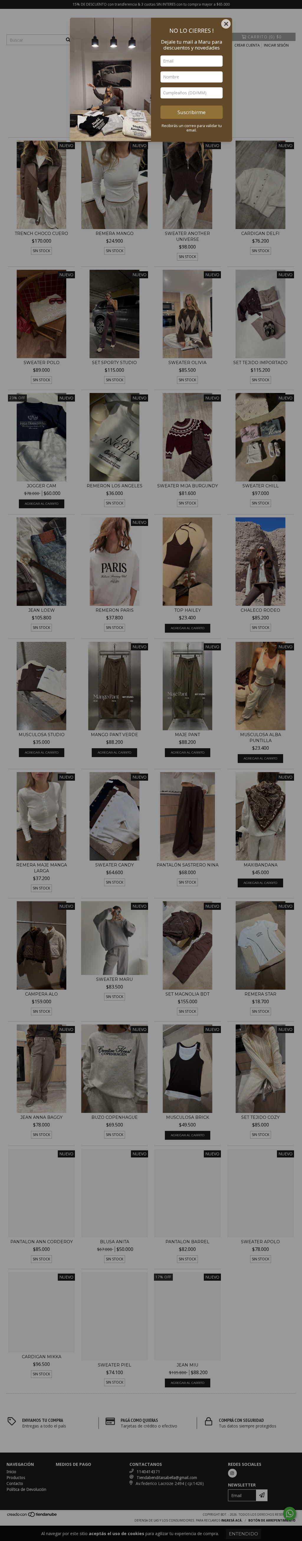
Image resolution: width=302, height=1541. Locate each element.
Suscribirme (192, 112)
